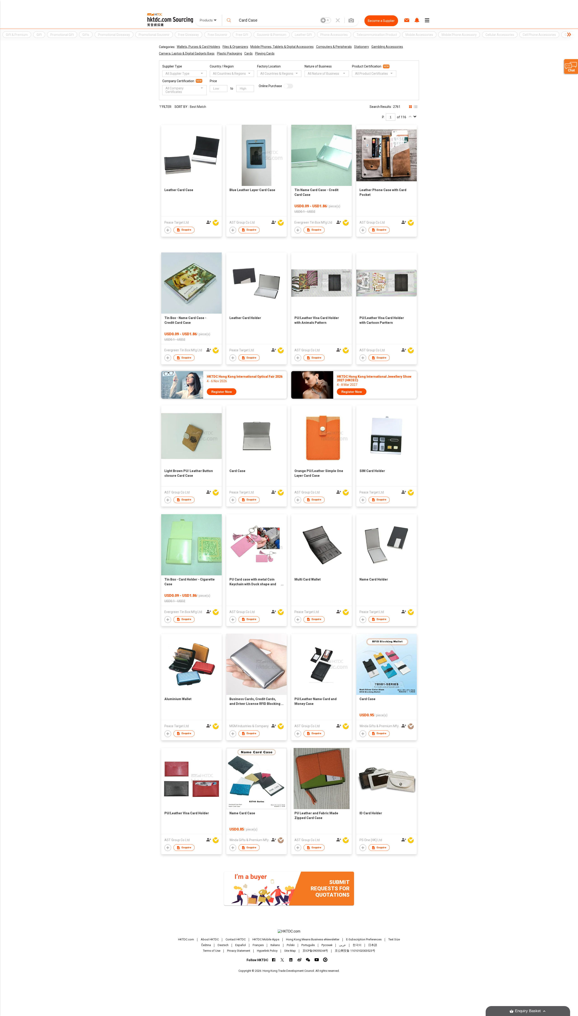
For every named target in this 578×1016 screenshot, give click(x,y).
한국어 (357, 945)
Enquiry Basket (528, 1011)
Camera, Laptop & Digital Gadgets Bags (186, 53)
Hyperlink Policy (267, 950)
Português (308, 945)
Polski (291, 945)
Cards (248, 53)
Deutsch (223, 945)
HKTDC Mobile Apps (265, 939)
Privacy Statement (238, 950)
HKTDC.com (186, 939)
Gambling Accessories (387, 47)
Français (258, 945)
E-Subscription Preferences (364, 939)
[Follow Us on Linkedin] (291, 960)
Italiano (275, 945)
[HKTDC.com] (289, 931)
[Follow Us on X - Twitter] (282, 960)
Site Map (290, 950)
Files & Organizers (235, 47)
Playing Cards (265, 53)
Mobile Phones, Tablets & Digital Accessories (282, 47)
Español (240, 945)
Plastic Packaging (229, 53)
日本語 (372, 945)
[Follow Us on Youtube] (317, 960)
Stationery (361, 47)
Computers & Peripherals (334, 47)
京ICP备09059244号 (315, 950)
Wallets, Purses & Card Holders (198, 47)
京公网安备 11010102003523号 (355, 950)
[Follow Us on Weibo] (299, 960)
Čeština (206, 945)
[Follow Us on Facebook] (274, 960)
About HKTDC (210, 939)
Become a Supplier (381, 21)
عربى (342, 945)
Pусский (327, 945)
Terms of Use (211, 950)
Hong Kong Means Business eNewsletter (312, 939)
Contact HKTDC (236, 939)
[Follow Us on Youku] (325, 960)
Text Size (394, 939)
